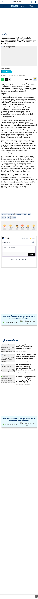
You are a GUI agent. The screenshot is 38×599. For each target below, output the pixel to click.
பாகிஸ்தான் (11, 214)
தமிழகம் (24, 6)
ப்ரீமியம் (14, 6)
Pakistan (4, 217)
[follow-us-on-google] (35, 79)
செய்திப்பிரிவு (6, 71)
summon (14, 217)
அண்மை (5, 6)
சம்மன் (24, 214)
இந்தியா (32, 6)
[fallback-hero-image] (8, 348)
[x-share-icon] (6, 80)
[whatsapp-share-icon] (2, 80)
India (29, 214)
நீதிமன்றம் (18, 214)
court (9, 217)
